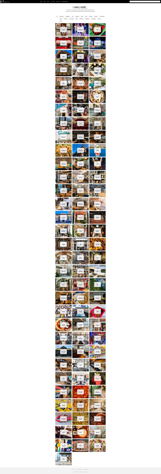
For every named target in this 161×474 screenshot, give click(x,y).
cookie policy (86, 469)
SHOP (48, 1)
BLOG (45, 1)
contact (74, 469)
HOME (41, 1)
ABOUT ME (58, 1)
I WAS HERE (53, 1)
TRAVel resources (65, 1)
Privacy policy (79, 469)
